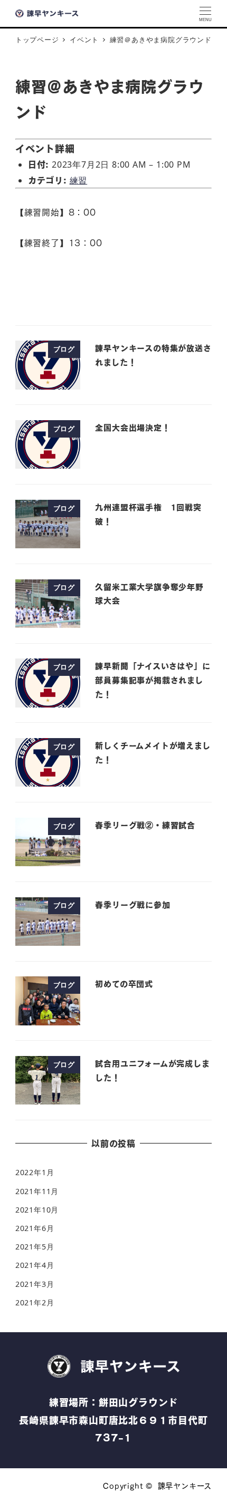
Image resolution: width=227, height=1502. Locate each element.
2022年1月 (34, 1172)
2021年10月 (37, 1210)
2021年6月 (34, 1228)
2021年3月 (34, 1284)
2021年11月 (37, 1191)
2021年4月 (34, 1265)
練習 (79, 180)
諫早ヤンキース (185, 1485)
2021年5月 (34, 1247)
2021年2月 (34, 1302)
